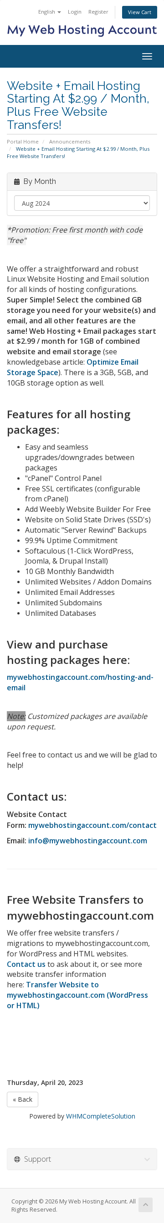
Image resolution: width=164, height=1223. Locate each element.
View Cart (139, 12)
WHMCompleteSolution (100, 1116)
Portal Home (23, 141)
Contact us (26, 964)
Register (98, 11)
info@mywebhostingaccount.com (87, 841)
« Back (22, 1099)
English (47, 11)
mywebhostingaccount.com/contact (92, 825)
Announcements (69, 141)
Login (75, 11)
